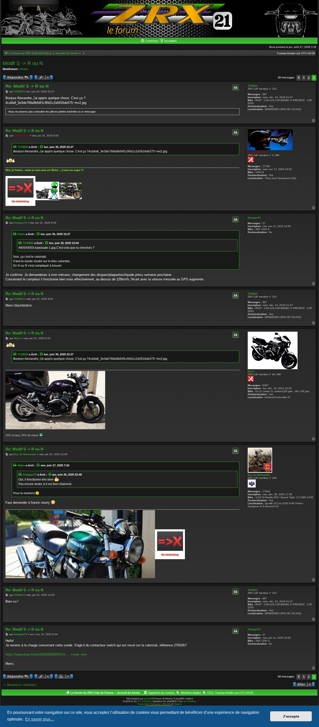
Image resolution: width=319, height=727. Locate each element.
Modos (24, 68)
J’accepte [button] (291, 716)
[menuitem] (149, 41)
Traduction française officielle (154, 704)
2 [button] (309, 77)
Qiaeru (178, 704)
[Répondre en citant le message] (235, 87)
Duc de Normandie (259, 475)
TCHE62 (252, 85)
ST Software (145, 701)
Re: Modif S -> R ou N (27, 86)
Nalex (21, 234)
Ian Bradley (189, 701)
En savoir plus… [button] (39, 719)
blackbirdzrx (255, 152)
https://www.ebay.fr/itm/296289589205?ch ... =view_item (46, 654)
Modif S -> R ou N (23, 63)
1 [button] (304, 77)
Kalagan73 (254, 217)
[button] (298, 78)
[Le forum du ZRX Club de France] (160, 18)
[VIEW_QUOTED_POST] (41, 147)
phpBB (148, 698)
